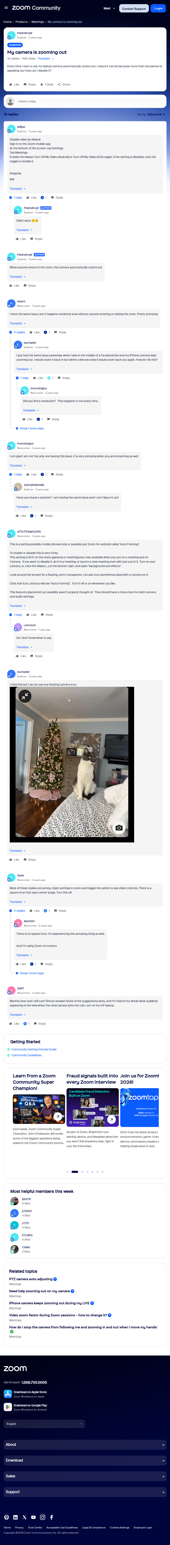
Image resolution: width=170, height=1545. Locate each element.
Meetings (38, 22)
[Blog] (6, 1517)
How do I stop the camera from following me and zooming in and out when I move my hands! (83, 1327)
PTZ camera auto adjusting (30, 1279)
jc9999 (27, 1211)
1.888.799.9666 (34, 1382)
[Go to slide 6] (97, 1172)
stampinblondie (34, 485)
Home (7, 22)
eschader (30, 343)
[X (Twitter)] (24, 1517)
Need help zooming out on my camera (39, 1291)
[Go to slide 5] (92, 1172)
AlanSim (29, 921)
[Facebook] (51, 1517)
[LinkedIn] (15, 1517)
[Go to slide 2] (72, 1172)
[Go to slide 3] (80, 1172)
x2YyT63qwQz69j (29, 531)
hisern (21, 301)
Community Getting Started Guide (34, 1049)
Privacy (19, 1527)
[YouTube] (33, 1517)
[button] (6, 8)
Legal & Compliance (94, 1527)
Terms (7, 1527)
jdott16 (26, 1199)
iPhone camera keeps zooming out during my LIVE (49, 1303)
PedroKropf (24, 33)
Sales (10, 1476)
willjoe (21, 127)
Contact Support (134, 8)
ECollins (27, 1235)
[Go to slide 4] (87, 1172)
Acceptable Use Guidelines (62, 1527)
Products (22, 22)
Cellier (26, 1247)
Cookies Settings (119, 1527)
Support (13, 1491)
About (11, 1444)
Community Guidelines (26, 1055)
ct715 (25, 1223)
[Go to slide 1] (67, 1172)
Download (14, 1460)
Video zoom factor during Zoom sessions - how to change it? (58, 1315)
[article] (85, 163)
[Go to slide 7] (102, 1172)
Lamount (30, 625)
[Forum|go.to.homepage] (36, 8)
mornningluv (38, 388)
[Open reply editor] (85, 101)
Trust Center (35, 1527)
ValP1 (20, 988)
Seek (20, 875)
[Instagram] (42, 1517)
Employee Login (143, 1527)
